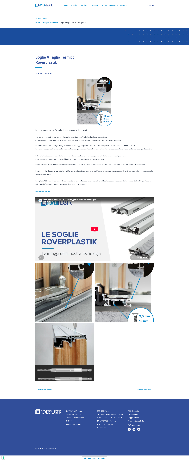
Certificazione (133, 414)
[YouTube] (138, 429)
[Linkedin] (150, 5)
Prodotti (84, 5)
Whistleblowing (134, 411)
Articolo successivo (145, 389)
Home (65, 5)
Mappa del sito (133, 417)
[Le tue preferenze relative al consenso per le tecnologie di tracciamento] (3, 457)
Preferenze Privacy (134, 425)
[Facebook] (147, 5)
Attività (95, 5)
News (104, 5)
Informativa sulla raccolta (94, 458)
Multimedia (113, 5)
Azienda (74, 5)
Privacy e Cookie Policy (136, 421)
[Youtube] (153, 5)
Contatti (123, 5)
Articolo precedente (44, 389)
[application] (78, 5)
